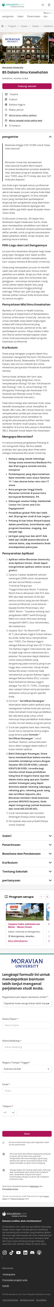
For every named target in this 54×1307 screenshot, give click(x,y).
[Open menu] (49, 4)
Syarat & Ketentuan (10, 1300)
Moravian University (12, 67)
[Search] (42, 4)
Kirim (27, 1133)
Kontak (5, 1285)
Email (6, 1084)
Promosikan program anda (14, 1280)
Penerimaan (33, 16)
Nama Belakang (11, 1040)
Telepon (7, 1106)
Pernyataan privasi (10, 1189)
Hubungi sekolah (27, 86)
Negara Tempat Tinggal (16, 1062)
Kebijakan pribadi (27, 1300)
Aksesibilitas (41, 1300)
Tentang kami (8, 1274)
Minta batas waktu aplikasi (23, 115)
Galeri (20, 16)
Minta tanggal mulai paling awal (25, 120)
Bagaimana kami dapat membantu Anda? (25, 997)
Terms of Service (17, 1199)
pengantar (8, 16)
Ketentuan (34, 1186)
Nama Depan (10, 1018)
